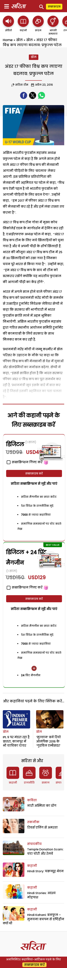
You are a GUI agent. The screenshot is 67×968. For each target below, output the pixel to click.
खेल (19, 40)
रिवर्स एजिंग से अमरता (42, 827)
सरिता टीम (21, 85)
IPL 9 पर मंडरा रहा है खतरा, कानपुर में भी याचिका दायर (16, 741)
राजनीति (29, 782)
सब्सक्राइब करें (34, 473)
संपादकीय (34, 844)
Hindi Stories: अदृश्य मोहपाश (41, 895)
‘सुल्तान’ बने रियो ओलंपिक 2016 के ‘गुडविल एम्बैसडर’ (48, 741)
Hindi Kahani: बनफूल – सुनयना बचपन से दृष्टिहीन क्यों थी (33, 919)
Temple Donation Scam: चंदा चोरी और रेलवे (45, 851)
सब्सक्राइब (54, 6)
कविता (32, 800)
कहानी (13, 782)
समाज (46, 782)
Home (8, 40)
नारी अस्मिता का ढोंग (41, 806)
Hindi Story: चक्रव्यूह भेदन (45, 871)
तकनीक (33, 822)
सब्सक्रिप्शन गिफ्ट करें (26, 587)
